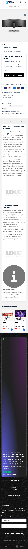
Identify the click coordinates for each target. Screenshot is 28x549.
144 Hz (22, 115)
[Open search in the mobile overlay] (14, 6)
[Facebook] (6, 516)
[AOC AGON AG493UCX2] (8, 315)
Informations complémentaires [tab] (13, 121)
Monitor (4, 108)
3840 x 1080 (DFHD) (6, 115)
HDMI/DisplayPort (14, 111)
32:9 (21, 113)
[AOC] (3, 44)
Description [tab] (3, 121)
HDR (18, 113)
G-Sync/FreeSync (11, 113)
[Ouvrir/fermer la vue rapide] (12, 316)
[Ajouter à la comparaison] (12, 314)
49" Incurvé (16, 115)
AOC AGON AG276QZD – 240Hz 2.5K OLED (19, 326)
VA (23, 113)
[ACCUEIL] (2, 11)
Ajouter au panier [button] (12, 330)
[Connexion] (20, 2)
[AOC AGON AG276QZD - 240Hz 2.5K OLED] (20, 315)
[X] (9, 516)
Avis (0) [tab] (21, 121)
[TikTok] (2, 516)
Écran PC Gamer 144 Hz (16, 106)
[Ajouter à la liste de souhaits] (12, 312)
